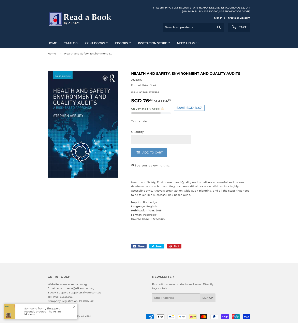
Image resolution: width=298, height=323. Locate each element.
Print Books (95, 43)
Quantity (137, 132)
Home (52, 43)
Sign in (218, 17)
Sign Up (208, 297)
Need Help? (186, 43)
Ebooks (122, 43)
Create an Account (239, 17)
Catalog (71, 43)
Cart (242, 27)
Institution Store (153, 43)
